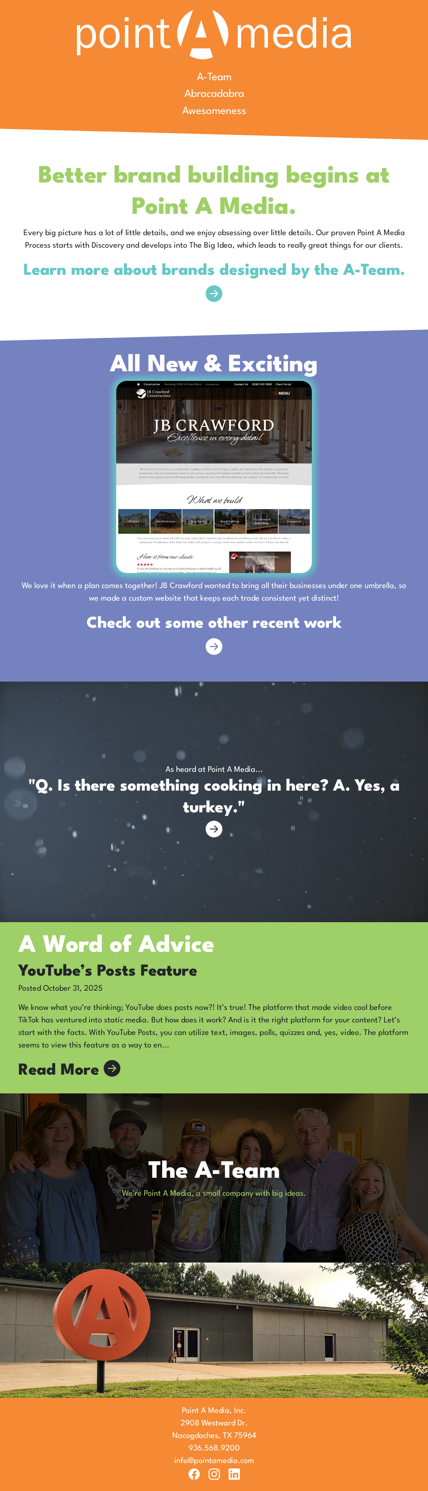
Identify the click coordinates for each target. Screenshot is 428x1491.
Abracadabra (214, 94)
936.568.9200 (214, 1448)
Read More (61, 1070)
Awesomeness (214, 111)
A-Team (214, 77)
